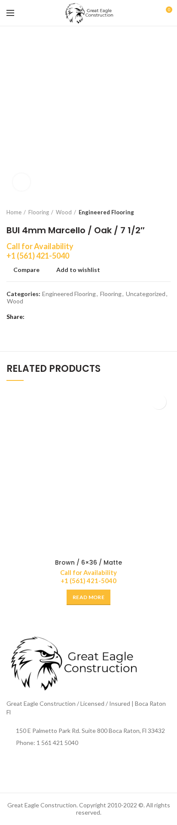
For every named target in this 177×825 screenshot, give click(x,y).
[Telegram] (76, 317)
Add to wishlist (78, 270)
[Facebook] (33, 317)
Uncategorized (145, 293)
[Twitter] (44, 317)
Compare (26, 270)
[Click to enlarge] (21, 182)
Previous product (149, 212)
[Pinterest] (54, 317)
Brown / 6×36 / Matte (88, 562)
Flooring (38, 212)
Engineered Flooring (106, 212)
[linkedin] (65, 317)
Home (13, 212)
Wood (64, 212)
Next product (166, 212)
